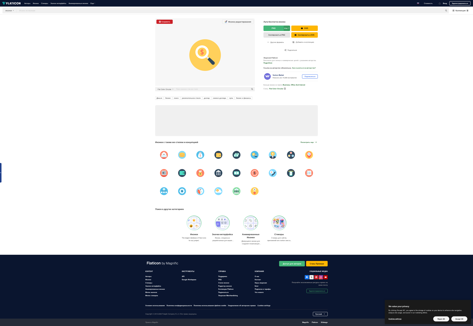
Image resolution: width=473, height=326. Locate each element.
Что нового (259, 292)
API (183, 276)
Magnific (305, 322)
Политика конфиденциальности (179, 305)
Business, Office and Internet (294, 85)
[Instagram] (321, 277)
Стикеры (44, 3)
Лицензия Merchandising (228, 295)
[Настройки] (182, 191)
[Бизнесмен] (254, 154)
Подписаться (223, 292)
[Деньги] (236, 154)
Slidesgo (324, 322)
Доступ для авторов (292, 263)
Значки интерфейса (58, 3)
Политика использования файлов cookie (210, 305)
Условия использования (155, 305)
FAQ (219, 279)
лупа (231, 98)
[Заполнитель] (309, 154)
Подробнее (267, 63)
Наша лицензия (261, 283)
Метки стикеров (151, 295)
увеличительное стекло (191, 98)
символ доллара (219, 98)
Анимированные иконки (78, 3)
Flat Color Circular (276, 88)
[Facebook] (307, 277)
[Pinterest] (316, 277)
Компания (259, 271)
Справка (222, 271)
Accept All (459, 319)
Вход (445, 3)
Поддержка (222, 276)
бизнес (168, 98)
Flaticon (315, 322)
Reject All (441, 319)
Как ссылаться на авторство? (304, 68)
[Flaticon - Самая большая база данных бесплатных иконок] (11, 3)
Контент (149, 271)
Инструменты (188, 271)
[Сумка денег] (200, 154)
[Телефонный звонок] (272, 173)
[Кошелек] (218, 154)
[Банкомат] (291, 173)
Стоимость (428, 3)
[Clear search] (440, 10)
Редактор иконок (225, 286)
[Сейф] (164, 173)
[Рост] (254, 191)
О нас (257, 276)
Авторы (27, 3)
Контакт (258, 279)
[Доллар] (254, 173)
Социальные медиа (319, 271)
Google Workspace (189, 279)
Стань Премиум (317, 263)
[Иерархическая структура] (164, 191)
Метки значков (151, 292)
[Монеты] (182, 154)
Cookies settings (263, 305)
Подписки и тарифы (263, 289)
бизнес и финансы (243, 98)
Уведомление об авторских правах (242, 305)
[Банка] (164, 154)
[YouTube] (325, 277)
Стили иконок (223, 283)
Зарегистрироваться (460, 3)
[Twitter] (311, 277)
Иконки (36, 3)
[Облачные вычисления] (218, 191)
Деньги (159, 98)
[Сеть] (291, 154)
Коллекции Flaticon (226, 289)
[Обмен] (200, 191)
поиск (176, 98)
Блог (256, 286)
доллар (207, 98)
